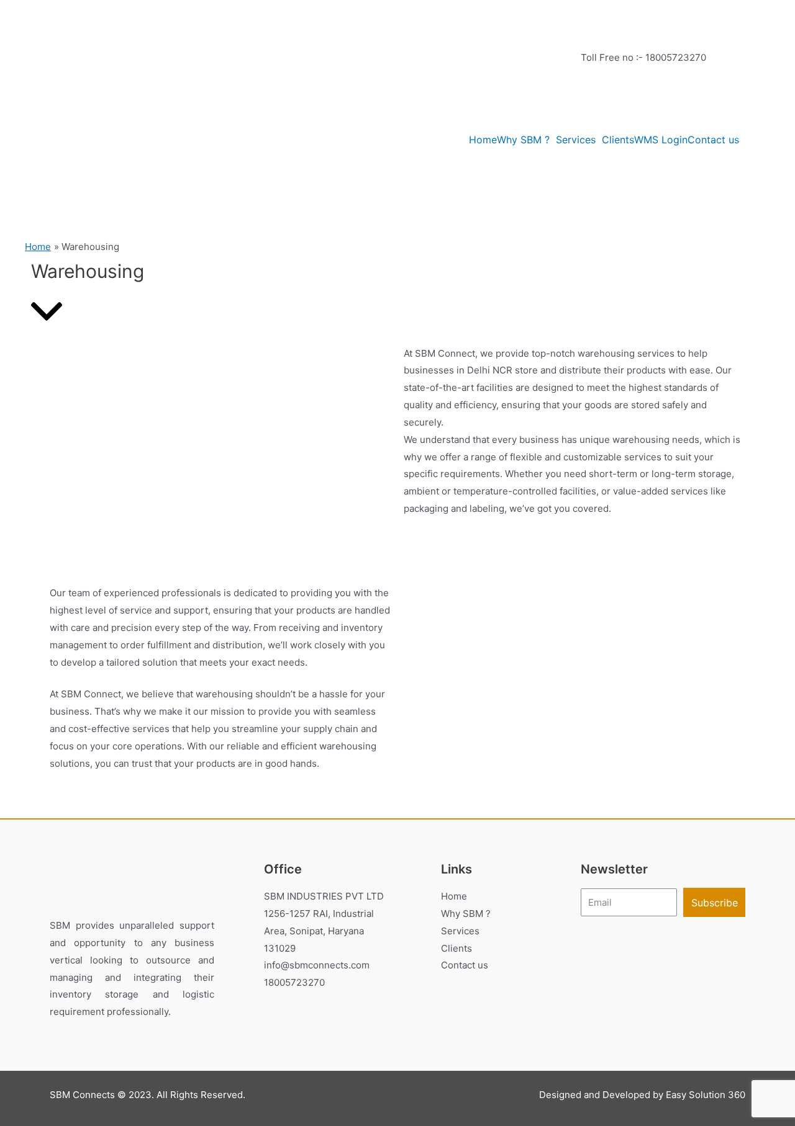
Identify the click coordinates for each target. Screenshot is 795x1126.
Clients (618, 140)
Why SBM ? (523, 140)
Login (593, 113)
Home (483, 140)
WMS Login (661, 140)
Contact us (713, 140)
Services (576, 140)
